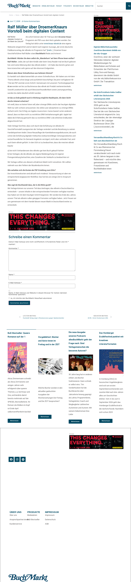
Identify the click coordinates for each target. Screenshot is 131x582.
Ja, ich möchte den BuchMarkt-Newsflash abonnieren (31, 298)
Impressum (50, 515)
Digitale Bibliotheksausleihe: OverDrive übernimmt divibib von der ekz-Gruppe (107, 50)
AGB (47, 524)
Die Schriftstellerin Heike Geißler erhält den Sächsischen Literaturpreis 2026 (107, 95)
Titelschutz (67, 6)
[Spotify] (23, 459)
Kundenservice (16, 524)
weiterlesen (98, 85)
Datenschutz (50, 519)
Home (11, 15)
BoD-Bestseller (78, 6)
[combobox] (110, 6)
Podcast (59, 6)
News (17, 15)
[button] (8, 375)
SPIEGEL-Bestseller (48, 6)
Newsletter (89, 6)
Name (11, 274)
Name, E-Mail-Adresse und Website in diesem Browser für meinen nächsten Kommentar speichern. (38, 293)
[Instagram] (17, 459)
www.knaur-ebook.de (52, 43)
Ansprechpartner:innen (17, 519)
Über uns (13, 515)
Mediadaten (36, 6)
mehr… (50, 50)
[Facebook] (11, 459)
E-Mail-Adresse (15, 283)
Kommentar (14, 248)
